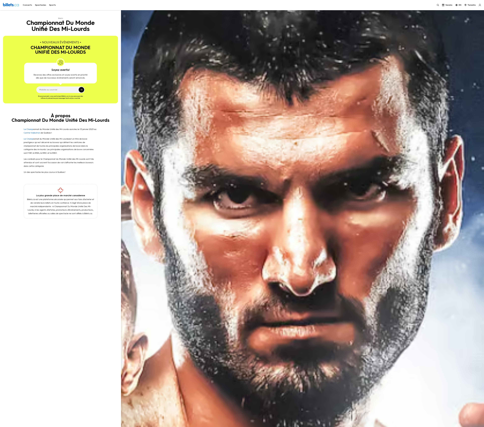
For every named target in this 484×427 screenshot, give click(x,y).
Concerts (27, 5)
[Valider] (81, 90)
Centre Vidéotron (32, 133)
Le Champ (28, 129)
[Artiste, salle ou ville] (438, 5)
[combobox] (470, 5)
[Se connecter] (480, 5)
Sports (52, 5)
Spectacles (40, 5)
